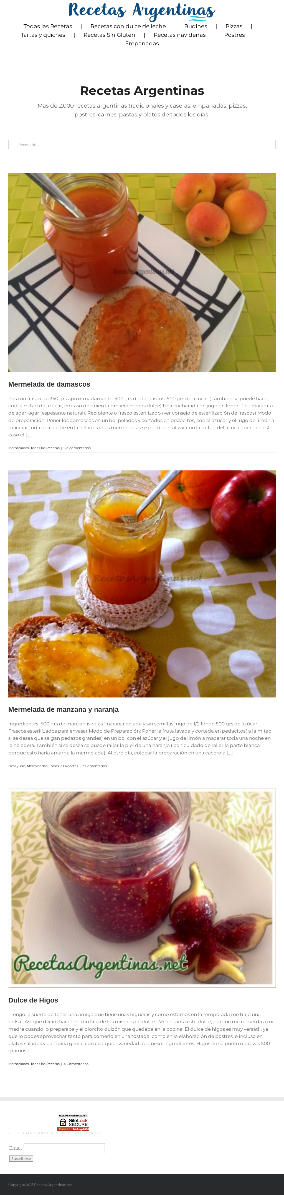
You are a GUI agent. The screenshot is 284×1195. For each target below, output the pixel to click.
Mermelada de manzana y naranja (63, 709)
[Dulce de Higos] (142, 888)
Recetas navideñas (180, 35)
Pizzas (233, 26)
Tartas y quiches (43, 35)
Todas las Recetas (48, 26)
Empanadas (142, 43)
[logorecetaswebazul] (142, 5)
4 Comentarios (76, 1064)
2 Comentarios (94, 766)
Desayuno (16, 766)
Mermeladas (18, 448)
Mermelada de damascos (49, 384)
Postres (234, 35)
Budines (195, 26)
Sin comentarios (77, 448)
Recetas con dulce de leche (128, 26)
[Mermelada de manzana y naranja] (142, 583)
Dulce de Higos (33, 1000)
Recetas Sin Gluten (109, 35)
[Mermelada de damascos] (142, 272)
